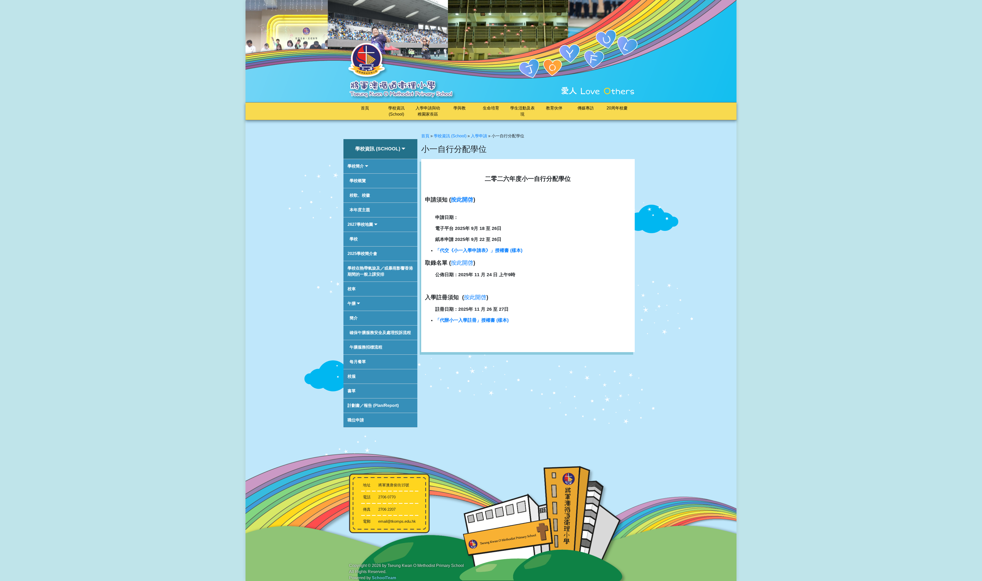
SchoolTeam (384, 578)
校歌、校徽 (360, 195)
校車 (352, 289)
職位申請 (356, 420)
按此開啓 (462, 199)
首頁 (365, 108)
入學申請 (479, 136)
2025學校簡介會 (362, 253)
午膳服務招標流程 (366, 347)
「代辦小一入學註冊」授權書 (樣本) (472, 320)
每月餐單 (358, 362)
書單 (352, 391)
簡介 (354, 318)
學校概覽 (358, 180)
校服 (352, 376)
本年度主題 (360, 210)
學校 (354, 239)
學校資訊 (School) (450, 136)
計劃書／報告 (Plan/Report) (373, 405)
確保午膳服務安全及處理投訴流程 (380, 332)
